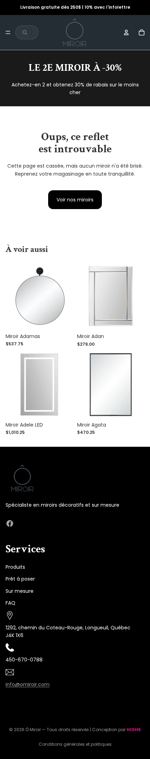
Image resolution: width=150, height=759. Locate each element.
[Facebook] (10, 524)
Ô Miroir (33, 730)
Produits (15, 567)
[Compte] (126, 32)
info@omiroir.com (28, 684)
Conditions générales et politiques (75, 744)
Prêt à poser (20, 579)
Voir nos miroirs (75, 199)
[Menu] (8, 32)
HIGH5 (134, 730)
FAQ (10, 602)
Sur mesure (19, 591)
